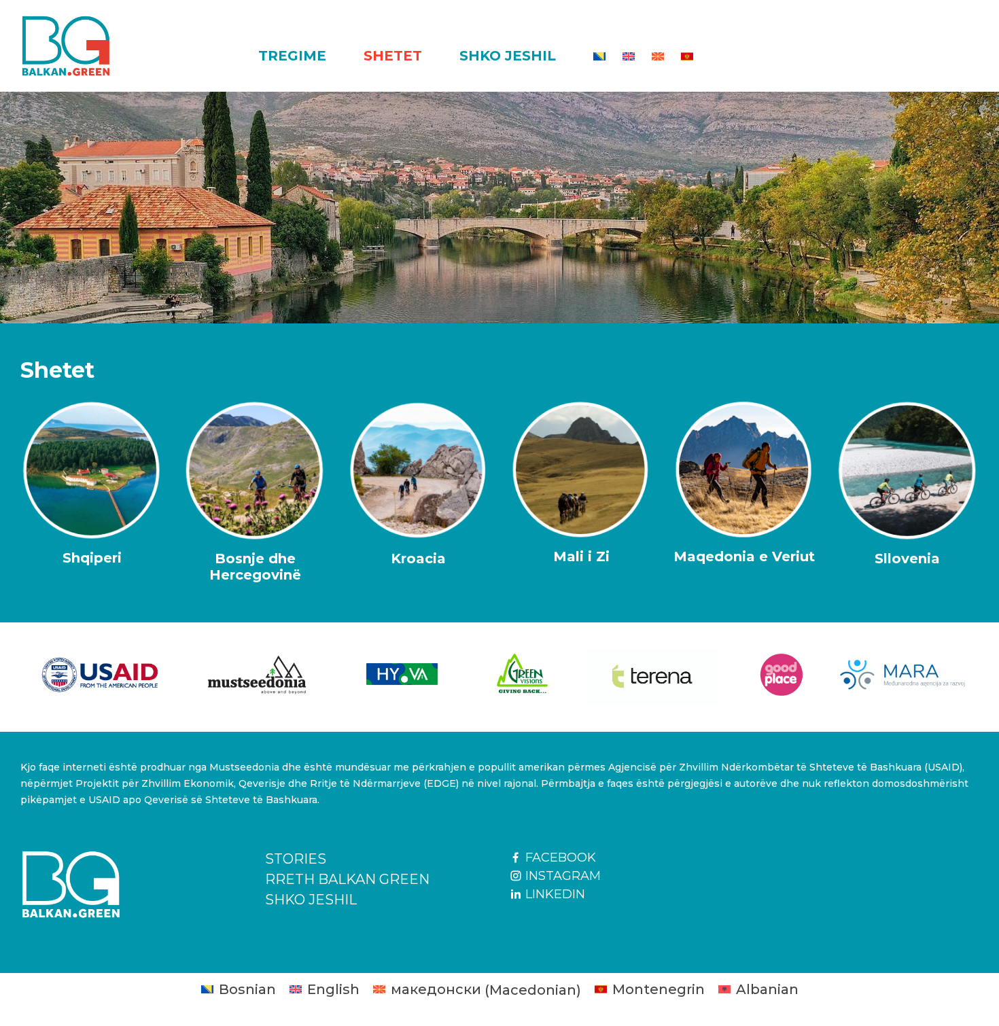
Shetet (393, 56)
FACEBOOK (559, 857)
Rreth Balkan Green (347, 879)
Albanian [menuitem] (767, 989)
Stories (295, 859)
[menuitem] (599, 56)
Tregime (292, 56)
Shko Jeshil (507, 56)
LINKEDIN (553, 894)
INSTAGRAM (561, 875)
